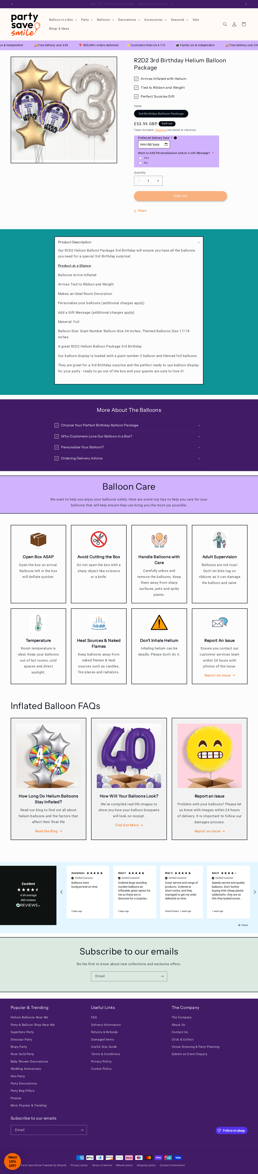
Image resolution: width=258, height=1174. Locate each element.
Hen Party (18, 1076)
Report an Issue (207, 831)
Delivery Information (106, 1025)
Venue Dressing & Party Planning (196, 1047)
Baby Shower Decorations (29, 1061)
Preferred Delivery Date (155, 137)
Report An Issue (218, 675)
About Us (178, 1025)
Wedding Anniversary (26, 1069)
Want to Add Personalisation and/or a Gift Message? (176, 153)
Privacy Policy (101, 1061)
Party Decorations (24, 1083)
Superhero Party (22, 1032)
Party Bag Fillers (23, 1091)
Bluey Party (19, 1047)
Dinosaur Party (21, 1039)
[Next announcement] (246, 4)
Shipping (160, 129)
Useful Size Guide (104, 1047)
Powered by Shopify (54, 1165)
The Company (182, 1017)
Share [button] (142, 211)
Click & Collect (183, 1039)
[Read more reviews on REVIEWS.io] (28, 906)
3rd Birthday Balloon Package (163, 115)
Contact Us (180, 1032)
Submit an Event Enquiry (189, 1054)
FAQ (94, 1017)
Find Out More (126, 825)
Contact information (172, 1165)
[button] (63, 19)
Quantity (140, 172)
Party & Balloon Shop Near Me (33, 1025)
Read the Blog (46, 831)
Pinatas (16, 1098)
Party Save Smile (31, 1165)
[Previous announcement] (11, 4)
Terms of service (102, 1165)
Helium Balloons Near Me (29, 1017)
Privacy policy (79, 1165)
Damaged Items (102, 1039)
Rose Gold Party (22, 1054)
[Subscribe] (162, 976)
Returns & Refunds (104, 1032)
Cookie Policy (101, 1069)
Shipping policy (146, 1165)
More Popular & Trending (29, 1105)
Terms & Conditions (105, 1054)
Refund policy (124, 1165)
